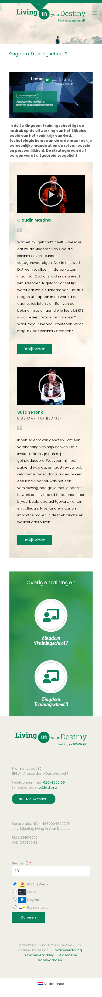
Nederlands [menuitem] (54, 983)
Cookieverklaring (39, 955)
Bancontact (37, 907)
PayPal (32, 899)
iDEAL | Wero (37, 884)
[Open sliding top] (39, 6)
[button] (51, 194)
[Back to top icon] (87, 986)
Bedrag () (21, 863)
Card (31, 892)
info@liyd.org (46, 787)
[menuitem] (51, 983)
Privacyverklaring (67, 950)
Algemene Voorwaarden (57, 958)
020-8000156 (54, 782)
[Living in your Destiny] (51, 15)
